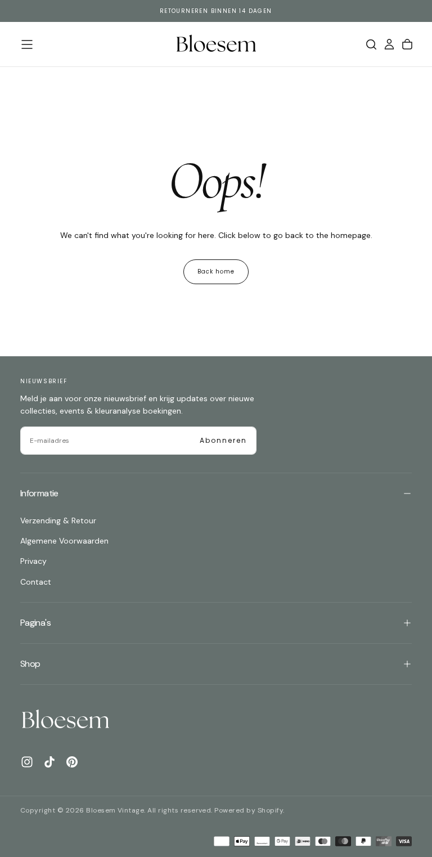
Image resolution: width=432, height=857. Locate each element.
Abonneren (223, 440)
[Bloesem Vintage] (65, 720)
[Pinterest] (72, 762)
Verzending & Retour (58, 520)
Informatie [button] (39, 493)
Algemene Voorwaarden (64, 541)
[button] (27, 44)
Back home (216, 271)
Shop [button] (30, 664)
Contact (35, 582)
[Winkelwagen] (407, 44)
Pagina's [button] (35, 623)
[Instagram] (27, 762)
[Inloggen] (389, 44)
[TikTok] (49, 762)
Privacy (33, 561)
